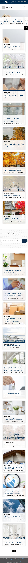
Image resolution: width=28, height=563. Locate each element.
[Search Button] (24, 7)
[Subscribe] (24, 241)
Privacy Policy (18, 559)
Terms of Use (10, 559)
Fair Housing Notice (19, 561)
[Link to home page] (7, 2)
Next (14, 550)
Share (25, 28)
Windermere (22, 558)
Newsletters (7, 17)
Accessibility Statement (9, 561)
